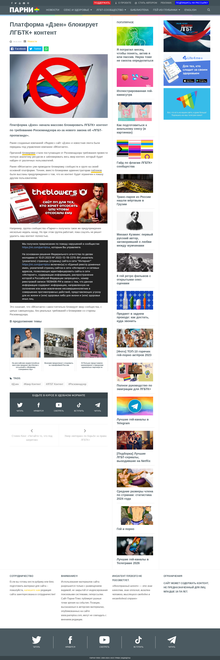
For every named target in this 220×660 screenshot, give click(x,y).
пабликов (96, 170)
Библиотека (140, 9)
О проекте (124, 2)
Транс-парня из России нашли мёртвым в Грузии (134, 200)
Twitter (37, 48)
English (190, 9)
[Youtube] (20, 2)
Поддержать (102, 2)
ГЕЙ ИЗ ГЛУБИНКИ (165, 9)
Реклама (166, 2)
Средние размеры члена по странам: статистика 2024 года (135, 495)
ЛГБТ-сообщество (109, 9)
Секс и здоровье (76, 9)
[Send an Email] (24, 2)
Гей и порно (125, 529)
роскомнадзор (78, 384)
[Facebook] (12, 2)
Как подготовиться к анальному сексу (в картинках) (132, 128)
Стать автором (147, 2)
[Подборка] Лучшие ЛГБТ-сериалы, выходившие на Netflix (133, 457)
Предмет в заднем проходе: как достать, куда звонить (133, 317)
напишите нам (32, 590)
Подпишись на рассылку (192, 2)
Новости (52, 9)
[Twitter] (16, 2)
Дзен (16, 384)
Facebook (20, 48)
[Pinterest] (28, 2)
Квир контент (33, 384)
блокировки (28, 152)
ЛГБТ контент (55, 384)
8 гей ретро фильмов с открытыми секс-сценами (134, 279)
